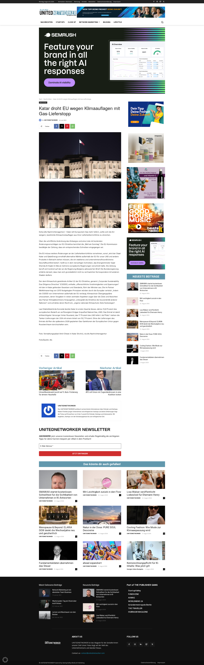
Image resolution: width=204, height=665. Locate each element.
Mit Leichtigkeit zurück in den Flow (102, 491)
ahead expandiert (92, 563)
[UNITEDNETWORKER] (40, 120)
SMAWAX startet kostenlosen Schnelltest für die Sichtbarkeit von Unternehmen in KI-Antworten (58, 494)
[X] (163, 1)
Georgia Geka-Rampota (135, 569)
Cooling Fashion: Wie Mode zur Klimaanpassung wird (144, 529)
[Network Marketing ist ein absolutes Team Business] (44, 593)
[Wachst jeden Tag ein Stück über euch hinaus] (44, 604)
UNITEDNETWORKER (51, 120)
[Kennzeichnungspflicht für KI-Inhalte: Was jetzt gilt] (146, 550)
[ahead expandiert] (102, 550)
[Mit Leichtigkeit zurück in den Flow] (132, 301)
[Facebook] (154, 1)
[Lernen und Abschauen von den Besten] (44, 615)
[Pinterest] (67, 126)
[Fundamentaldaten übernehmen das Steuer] (132, 360)
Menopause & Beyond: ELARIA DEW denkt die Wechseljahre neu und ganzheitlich (152, 324)
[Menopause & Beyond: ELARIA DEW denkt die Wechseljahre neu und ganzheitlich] (132, 324)
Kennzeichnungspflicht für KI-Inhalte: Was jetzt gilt (143, 564)
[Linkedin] (140, 644)
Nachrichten (48, 99)
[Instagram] (157, 1)
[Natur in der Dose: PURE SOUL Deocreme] (132, 337)
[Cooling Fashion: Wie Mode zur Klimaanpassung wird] (132, 349)
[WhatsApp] (72, 126)
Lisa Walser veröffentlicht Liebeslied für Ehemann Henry (143, 493)
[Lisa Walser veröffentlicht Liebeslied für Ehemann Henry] (132, 313)
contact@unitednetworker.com (93, 653)
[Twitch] (160, 1)
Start (40, 99)
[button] (162, 22)
